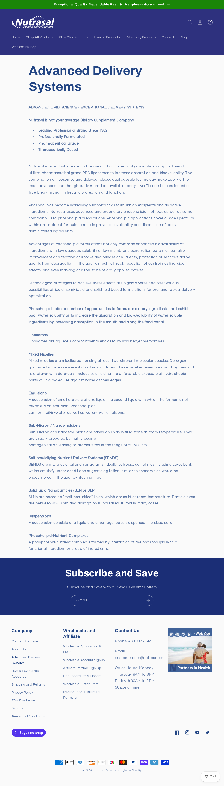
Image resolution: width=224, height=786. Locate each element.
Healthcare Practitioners (82, 676)
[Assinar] (148, 600)
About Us (19, 649)
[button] (190, 22)
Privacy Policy (22, 692)
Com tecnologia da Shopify (124, 770)
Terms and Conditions (28, 716)
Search (17, 708)
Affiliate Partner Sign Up (82, 668)
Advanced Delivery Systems (26, 660)
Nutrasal (99, 770)
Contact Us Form (25, 641)
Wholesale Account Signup (84, 660)
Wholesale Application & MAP (82, 649)
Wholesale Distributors (80, 684)
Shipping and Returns (28, 684)
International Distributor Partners (82, 694)
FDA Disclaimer (24, 700)
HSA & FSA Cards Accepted (25, 673)
